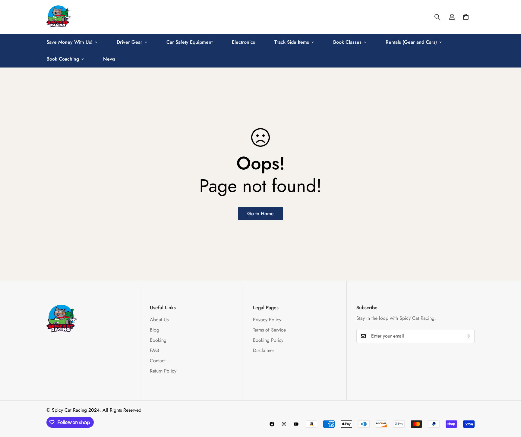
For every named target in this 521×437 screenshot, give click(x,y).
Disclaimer (263, 350)
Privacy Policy (267, 319)
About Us (159, 319)
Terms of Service (269, 329)
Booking (158, 340)
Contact (158, 360)
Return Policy (163, 370)
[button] (466, 17)
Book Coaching (62, 58)
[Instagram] (284, 424)
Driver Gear (129, 42)
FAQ (154, 350)
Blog (154, 329)
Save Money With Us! (69, 42)
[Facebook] (272, 424)
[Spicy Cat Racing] (58, 16)
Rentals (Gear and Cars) (411, 42)
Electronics (243, 42)
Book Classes (347, 42)
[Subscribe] (468, 336)
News (109, 58)
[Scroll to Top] (509, 404)
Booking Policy (268, 340)
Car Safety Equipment (189, 42)
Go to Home (260, 213)
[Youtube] (296, 424)
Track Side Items (291, 42)
